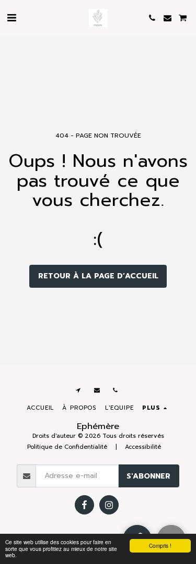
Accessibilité (143, 447)
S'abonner (148, 476)
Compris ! (160, 545)
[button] (11, 17)
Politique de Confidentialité (67, 447)
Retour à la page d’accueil (98, 276)
